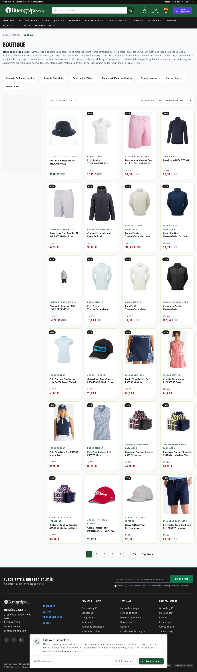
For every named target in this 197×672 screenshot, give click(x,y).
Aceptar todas (153, 661)
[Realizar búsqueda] (130, 10)
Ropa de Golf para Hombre (20, 78)
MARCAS (47, 611)
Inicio (5, 34)
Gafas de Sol (12, 86)
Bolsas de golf (95, 20)
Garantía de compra (130, 617)
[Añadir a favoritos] (76, 114)
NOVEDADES (49, 606)
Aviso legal (87, 622)
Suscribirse (181, 579)
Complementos (149, 78)
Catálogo (15, 34)
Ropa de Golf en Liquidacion (117, 78)
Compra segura (90, 617)
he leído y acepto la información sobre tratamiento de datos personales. (153, 586)
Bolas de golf (119, 20)
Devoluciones (127, 622)
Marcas (166, 2)
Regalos (171, 20)
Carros (138, 20)
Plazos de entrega (129, 608)
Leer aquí (184, 585)
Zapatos (74, 20)
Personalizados (45, 25)
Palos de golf (28, 20)
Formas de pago (128, 612)
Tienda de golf (89, 608)
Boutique (155, 20)
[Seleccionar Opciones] (76, 121)
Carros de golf (166, 626)
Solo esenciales (126, 661)
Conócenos (190, 2)
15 (134, 554)
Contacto (124, 626)
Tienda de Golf (22, 2)
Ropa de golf (165, 622)
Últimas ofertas (37, 2)
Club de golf (177, 2)
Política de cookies (71, 651)
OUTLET (47, 622)
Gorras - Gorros (174, 78)
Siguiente (147, 554)
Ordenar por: (148, 100)
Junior (59, 20)
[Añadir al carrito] (76, 194)
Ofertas (8, 20)
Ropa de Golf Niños (83, 78)
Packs (27, 25)
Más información (45, 661)
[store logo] (24, 10)
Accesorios (11, 25)
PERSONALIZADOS (52, 617)
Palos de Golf (8, 2)
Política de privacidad (93, 626)
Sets (45, 20)
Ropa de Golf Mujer (54, 78)
